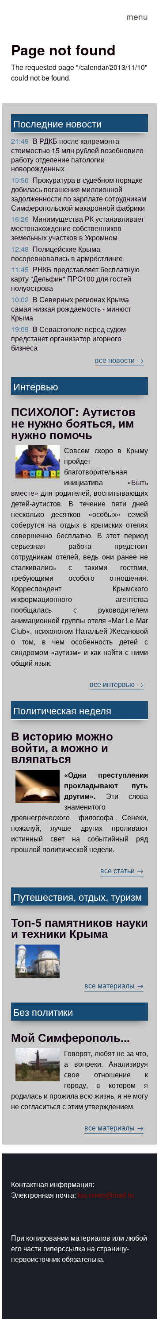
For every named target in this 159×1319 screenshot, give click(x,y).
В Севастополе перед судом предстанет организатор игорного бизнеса (68, 338)
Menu (137, 16)
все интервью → (117, 684)
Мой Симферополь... (70, 1037)
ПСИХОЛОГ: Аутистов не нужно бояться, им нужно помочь (73, 422)
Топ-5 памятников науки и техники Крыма (79, 928)
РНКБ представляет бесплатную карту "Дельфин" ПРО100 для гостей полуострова (75, 278)
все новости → (119, 360)
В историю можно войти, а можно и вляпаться (62, 747)
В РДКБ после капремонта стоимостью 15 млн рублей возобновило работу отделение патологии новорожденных (77, 155)
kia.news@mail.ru (106, 1195)
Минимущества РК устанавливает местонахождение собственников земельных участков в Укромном (77, 228)
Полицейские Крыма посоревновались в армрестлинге (67, 253)
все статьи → (122, 870)
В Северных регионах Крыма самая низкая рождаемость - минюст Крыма (71, 308)
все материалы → (114, 985)
